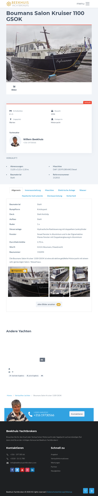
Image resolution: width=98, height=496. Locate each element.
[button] (87, 3)
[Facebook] (12, 470)
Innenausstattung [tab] (33, 190)
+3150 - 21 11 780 (17, 458)
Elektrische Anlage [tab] (66, 190)
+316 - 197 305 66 (17, 454)
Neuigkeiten (55, 471)
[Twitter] (17, 470)
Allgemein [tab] (16, 190)
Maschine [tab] (49, 190)
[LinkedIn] (32, 470)
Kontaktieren (77, 414)
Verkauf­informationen (60, 458)
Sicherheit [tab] (71, 196)
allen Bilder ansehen (49, 304)
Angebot (54, 454)
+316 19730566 (44, 415)
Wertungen (55, 462)
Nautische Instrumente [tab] (32, 196)
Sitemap (69, 492)
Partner (54, 466)
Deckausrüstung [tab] (54, 196)
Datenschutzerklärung (55, 492)
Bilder (14, 89)
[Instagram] (27, 470)
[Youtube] (22, 470)
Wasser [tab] (82, 190)
